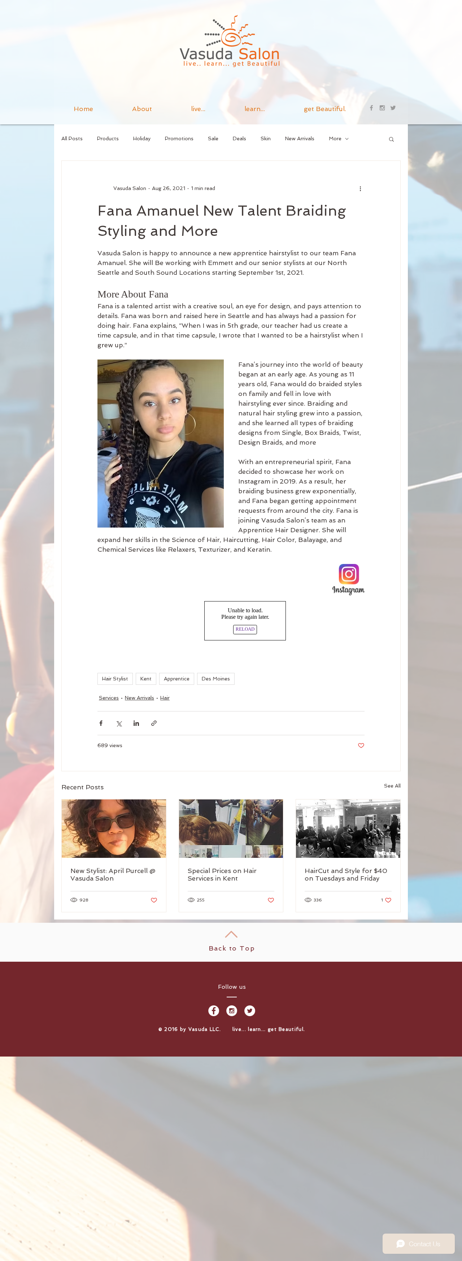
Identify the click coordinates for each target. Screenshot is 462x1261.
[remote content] (231, 620)
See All (392, 786)
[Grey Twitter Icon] (393, 107)
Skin (266, 138)
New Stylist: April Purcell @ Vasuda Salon (113, 874)
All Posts (72, 138)
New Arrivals (299, 138)
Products (108, 138)
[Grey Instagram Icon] (382, 107)
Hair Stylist (115, 679)
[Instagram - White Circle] (231, 1010)
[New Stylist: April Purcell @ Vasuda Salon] (114, 828)
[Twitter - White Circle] (249, 1010)
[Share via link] (154, 723)
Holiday (142, 138)
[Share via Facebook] (100, 723)
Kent (146, 679)
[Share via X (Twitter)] (118, 723)
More (335, 138)
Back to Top (232, 948)
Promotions (179, 138)
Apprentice (176, 679)
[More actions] (360, 188)
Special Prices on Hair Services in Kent (222, 874)
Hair (165, 698)
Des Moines (216, 679)
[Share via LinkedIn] (136, 723)
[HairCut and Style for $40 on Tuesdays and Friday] (348, 828)
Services (109, 698)
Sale (213, 138)
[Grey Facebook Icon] (371, 107)
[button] (254, 107)
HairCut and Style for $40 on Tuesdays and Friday (346, 874)
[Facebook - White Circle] (213, 1010)
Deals (239, 138)
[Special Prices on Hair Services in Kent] (231, 828)
